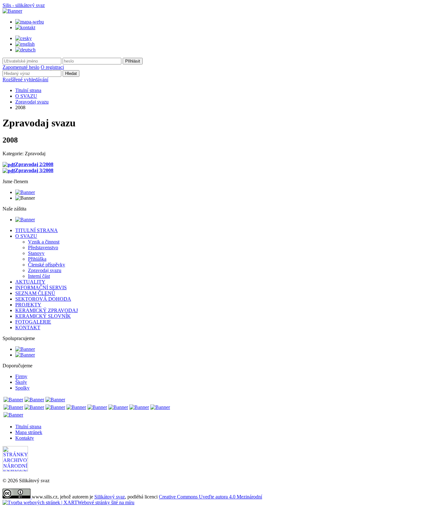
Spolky (22, 388)
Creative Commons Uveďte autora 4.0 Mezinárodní (210, 496)
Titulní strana (28, 90)
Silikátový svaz (109, 496)
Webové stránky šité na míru (106, 502)
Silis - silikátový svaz (24, 5)
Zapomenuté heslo (21, 67)
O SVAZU (26, 96)
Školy (21, 382)
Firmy (21, 376)
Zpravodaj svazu (32, 101)
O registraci (52, 67)
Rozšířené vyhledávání (25, 79)
